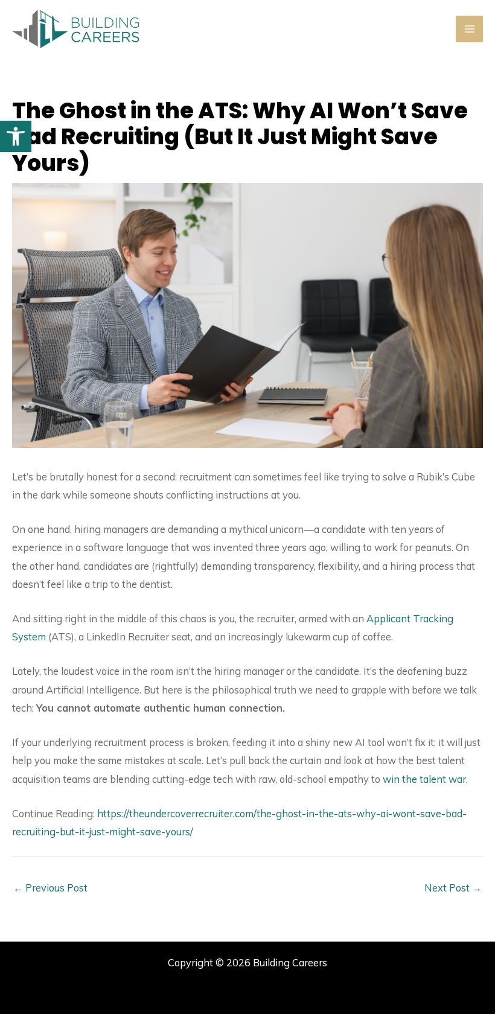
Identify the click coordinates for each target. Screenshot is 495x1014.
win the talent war (424, 779)
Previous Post (50, 888)
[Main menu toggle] (469, 29)
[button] (15, 136)
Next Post (453, 888)
